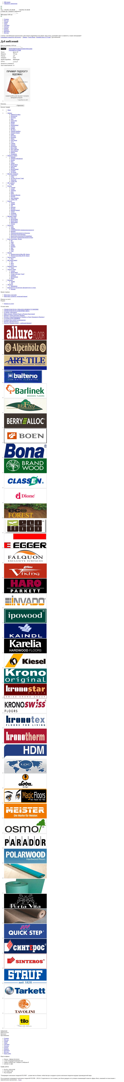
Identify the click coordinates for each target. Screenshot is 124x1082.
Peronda (13, 196)
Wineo (12, 139)
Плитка (9, 186)
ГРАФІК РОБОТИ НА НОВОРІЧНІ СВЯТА (16, 311)
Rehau (12, 278)
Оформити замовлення (10, 3)
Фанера (9, 252)
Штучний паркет (12, 260)
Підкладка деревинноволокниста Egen (22, 237)
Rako (12, 192)
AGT (12, 142)
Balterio (13, 152)
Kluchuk (13, 207)
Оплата (6, 28)
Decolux (13, 208)
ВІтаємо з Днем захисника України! (14, 315)
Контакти (7, 31)
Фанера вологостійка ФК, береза (20, 254)
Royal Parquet (14, 169)
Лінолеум (10, 284)
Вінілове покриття (12, 173)
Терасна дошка (11, 269)
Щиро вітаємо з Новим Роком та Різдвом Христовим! (19, 314)
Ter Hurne (13, 172)
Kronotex (13, 117)
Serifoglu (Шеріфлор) (17, 158)
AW (12, 283)
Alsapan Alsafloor (15, 131)
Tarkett (13, 163)
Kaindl (12, 123)
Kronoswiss (14, 116)
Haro (12, 119)
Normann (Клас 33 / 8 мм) (43, 37)
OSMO (13, 245)
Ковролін (10, 280)
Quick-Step (14, 120)
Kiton (12, 193)
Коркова (13, 231)
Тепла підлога (11, 257)
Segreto (13, 202)
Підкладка (10, 225)
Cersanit (13, 187)
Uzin (12, 251)
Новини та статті (9, 303)
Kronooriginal (14, 125)
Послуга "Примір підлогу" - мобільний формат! (18, 323)
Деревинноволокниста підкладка (20, 233)
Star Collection (15, 149)
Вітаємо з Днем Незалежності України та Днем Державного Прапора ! (24, 317)
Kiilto (12, 249)
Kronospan (14, 146)
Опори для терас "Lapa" (18, 274)
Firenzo (13, 224)
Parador (13, 128)
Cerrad (12, 189)
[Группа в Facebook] (1, 6)
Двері (5, 23)
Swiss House (31, 37)
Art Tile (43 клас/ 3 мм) (17, 178)
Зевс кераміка (15, 198)
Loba (12, 243)
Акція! (6, 22)
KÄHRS (13, 170)
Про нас (6, 20)
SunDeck (13, 275)
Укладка (6, 26)
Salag (12, 184)
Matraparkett (14, 222)
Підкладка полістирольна (18, 234)
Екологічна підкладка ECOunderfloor (21, 236)
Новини (6, 30)
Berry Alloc (14, 148)
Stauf (12, 242)
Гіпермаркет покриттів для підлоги (11, 37)
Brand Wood (14, 164)
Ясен (12, 263)
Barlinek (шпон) (15, 210)
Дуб (12, 262)
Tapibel (13, 281)
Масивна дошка (12, 216)
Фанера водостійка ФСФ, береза (20, 255)
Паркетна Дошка (12, 155)
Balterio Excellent (15, 114)
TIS (12, 205)
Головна (6, 19)
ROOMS (13, 136)
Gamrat (13, 271)
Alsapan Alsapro (15, 133)
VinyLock (13, 180)
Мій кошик (7, 2)
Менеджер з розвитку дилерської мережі (15, 296)
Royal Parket (14, 219)
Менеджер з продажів (10, 295)
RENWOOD (14, 277)
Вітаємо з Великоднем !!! (11, 321)
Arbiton (13, 204)
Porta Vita (13, 218)
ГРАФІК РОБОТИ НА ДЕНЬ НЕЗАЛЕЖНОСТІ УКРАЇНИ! (21, 309)
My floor (13, 129)
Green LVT (14, 175)
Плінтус (9, 201)
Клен (12, 265)
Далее (20, 1080)
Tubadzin (13, 190)
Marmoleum (14, 286)
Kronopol (13, 137)
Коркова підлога (12, 266)
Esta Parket (14, 166)
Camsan (13, 143)
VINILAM (14, 181)
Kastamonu (14, 154)
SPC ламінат (11, 183)
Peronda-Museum (15, 195)
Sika (12, 248)
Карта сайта (7, 1053)
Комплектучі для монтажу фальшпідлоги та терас (21, 287)
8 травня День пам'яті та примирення (14, 320)
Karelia (13, 160)
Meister (13, 122)
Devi (12, 258)
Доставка (6, 25)
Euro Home (14, 140)
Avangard (13, 213)
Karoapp (13, 289)
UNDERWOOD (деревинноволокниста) (22, 230)
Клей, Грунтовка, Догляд (14, 239)
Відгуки (6, 33)
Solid (12, 227)
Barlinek (13, 157)
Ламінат (25, 37)
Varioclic (13, 145)
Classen (13, 126)
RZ (12, 240)
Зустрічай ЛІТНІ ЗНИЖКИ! (12, 318)
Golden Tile (14, 199)
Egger (12, 134)
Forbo (12, 177)
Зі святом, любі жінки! (10, 312)
